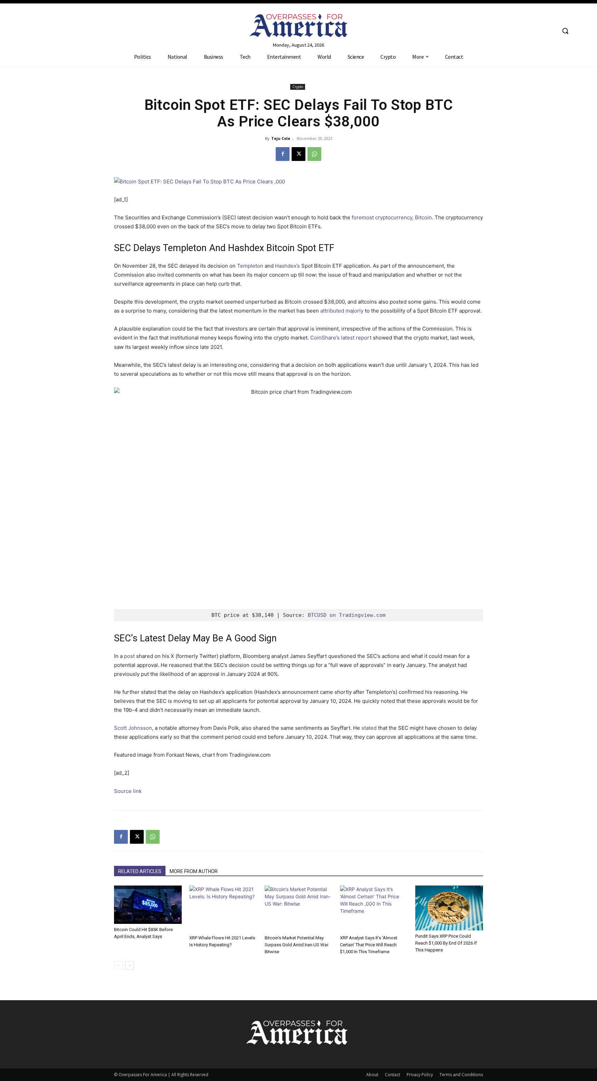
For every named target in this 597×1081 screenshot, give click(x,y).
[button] (565, 30)
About (372, 1075)
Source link (128, 791)
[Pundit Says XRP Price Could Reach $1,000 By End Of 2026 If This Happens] (449, 908)
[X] (298, 154)
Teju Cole (280, 138)
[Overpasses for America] (298, 25)
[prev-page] (118, 965)
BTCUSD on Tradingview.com (347, 615)
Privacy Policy (420, 1075)
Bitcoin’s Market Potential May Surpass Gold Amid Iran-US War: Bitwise (297, 944)
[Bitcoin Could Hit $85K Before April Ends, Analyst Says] (148, 905)
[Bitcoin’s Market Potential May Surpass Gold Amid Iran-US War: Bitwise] (298, 909)
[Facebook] (283, 154)
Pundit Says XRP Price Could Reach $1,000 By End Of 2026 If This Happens (446, 943)
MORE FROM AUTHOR (194, 871)
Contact (392, 1075)
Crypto (297, 86)
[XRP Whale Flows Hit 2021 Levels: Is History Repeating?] (223, 909)
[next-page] (129, 965)
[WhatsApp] (314, 154)
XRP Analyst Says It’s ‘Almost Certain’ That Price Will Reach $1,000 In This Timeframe (368, 944)
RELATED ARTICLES (139, 871)
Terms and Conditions (461, 1075)
